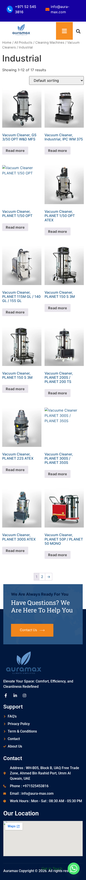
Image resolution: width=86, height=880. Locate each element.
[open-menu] (64, 31)
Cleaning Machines (49, 43)
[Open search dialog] (78, 30)
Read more (15, 150)
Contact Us (28, 630)
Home (6, 43)
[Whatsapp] (74, 868)
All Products (23, 43)
